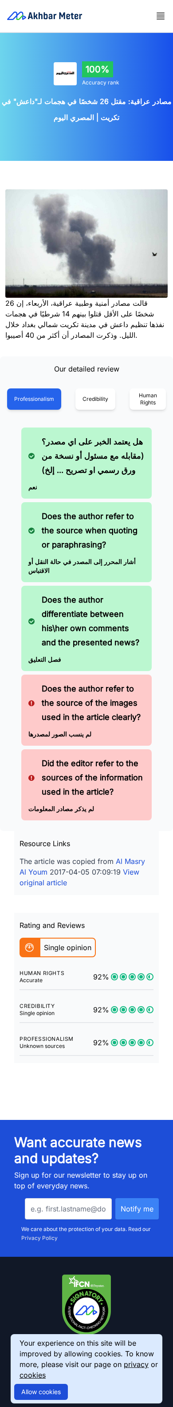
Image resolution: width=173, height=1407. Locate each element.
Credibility (95, 399)
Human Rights (148, 399)
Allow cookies (41, 1391)
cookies (33, 1375)
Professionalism (34, 399)
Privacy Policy (39, 1238)
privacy (136, 1364)
